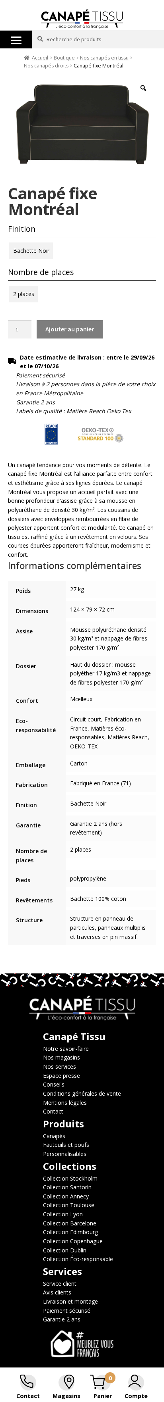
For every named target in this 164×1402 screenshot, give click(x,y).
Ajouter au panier (69, 329)
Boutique (64, 57)
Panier (103, 1396)
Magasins (66, 1396)
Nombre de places (41, 272)
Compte (136, 1396)
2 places (23, 294)
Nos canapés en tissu (104, 57)
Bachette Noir (31, 250)
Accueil (40, 57)
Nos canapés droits (46, 65)
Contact (28, 1396)
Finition (21, 228)
